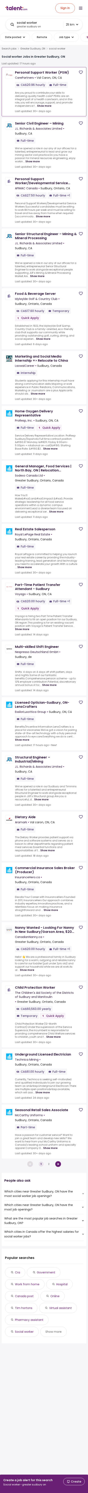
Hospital (62, 1284)
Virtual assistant (60, 1308)
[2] (58, 1164)
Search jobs (9, 48)
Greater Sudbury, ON (32, 48)
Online (55, 1296)
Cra (17, 1272)
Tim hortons (23, 1308)
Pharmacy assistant (29, 1320)
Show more (44, 106)
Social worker (24, 1332)
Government (46, 1272)
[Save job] (81, 72)
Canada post (24, 1296)
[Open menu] (80, 8)
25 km (70, 24)
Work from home (27, 1284)
